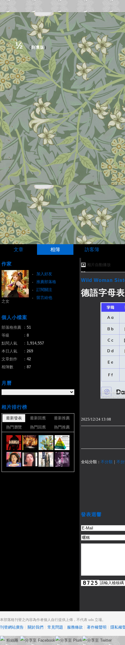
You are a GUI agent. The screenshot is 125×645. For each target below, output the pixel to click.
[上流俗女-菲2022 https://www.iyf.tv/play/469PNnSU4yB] (13, 459)
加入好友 (44, 274)
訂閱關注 (44, 289)
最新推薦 (62, 418)
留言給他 (44, 297)
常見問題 (55, 627)
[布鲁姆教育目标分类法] (62, 442)
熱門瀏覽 (14, 427)
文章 (18, 249)
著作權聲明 (96, 627)
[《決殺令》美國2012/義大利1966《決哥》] (13, 442)
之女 (5, 301)
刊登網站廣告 (12, 627)
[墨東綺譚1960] (29, 459)
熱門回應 (38, 427)
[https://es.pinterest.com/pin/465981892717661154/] (46, 442)
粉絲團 (12, 640)
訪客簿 (92, 249)
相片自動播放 (99, 264)
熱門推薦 (62, 427)
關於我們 (35, 627)
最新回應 (38, 418)
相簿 (55, 249)
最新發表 (14, 418)
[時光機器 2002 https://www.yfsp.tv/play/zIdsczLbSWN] (29, 442)
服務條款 (75, 627)
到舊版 (38, 47)
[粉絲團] (2, 638)
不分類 (107, 461)
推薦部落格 (46, 281)
